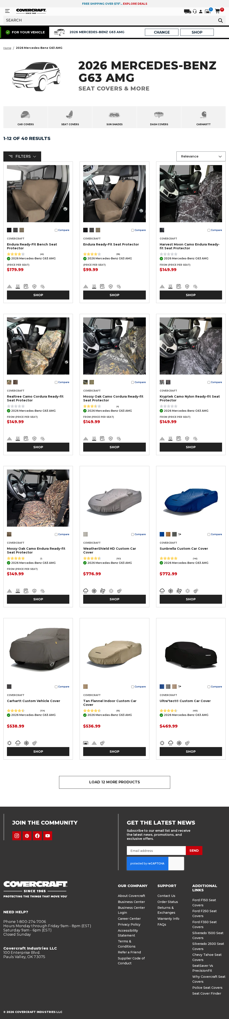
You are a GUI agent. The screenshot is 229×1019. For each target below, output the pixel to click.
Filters (23, 156)
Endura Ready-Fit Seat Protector (111, 244)
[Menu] (7, 11)
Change (162, 32)
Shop (38, 295)
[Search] (220, 20)
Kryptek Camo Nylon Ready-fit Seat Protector (190, 398)
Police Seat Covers (207, 988)
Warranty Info (168, 919)
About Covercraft (131, 896)
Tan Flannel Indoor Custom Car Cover (109, 703)
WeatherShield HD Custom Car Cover (109, 550)
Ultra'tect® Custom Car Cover (185, 701)
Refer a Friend (129, 952)
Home (7, 48)
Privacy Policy (129, 924)
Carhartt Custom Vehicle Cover (33, 701)
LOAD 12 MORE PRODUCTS (114, 782)
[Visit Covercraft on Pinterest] (27, 835)
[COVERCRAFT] (31, 11)
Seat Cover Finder (206, 993)
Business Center (131, 902)
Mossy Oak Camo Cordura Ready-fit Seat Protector (113, 398)
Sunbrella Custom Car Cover (184, 549)
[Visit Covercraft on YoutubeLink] (47, 835)
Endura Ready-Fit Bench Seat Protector (32, 246)
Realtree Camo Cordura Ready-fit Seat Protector (35, 398)
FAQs (161, 924)
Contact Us (166, 896)
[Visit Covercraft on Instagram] (16, 835)
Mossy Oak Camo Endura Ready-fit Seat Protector (36, 550)
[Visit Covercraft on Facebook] (37, 835)
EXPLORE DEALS (135, 3)
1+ (179, 534)
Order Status (167, 902)
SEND (194, 851)
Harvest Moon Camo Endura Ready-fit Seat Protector (190, 246)
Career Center (129, 919)
